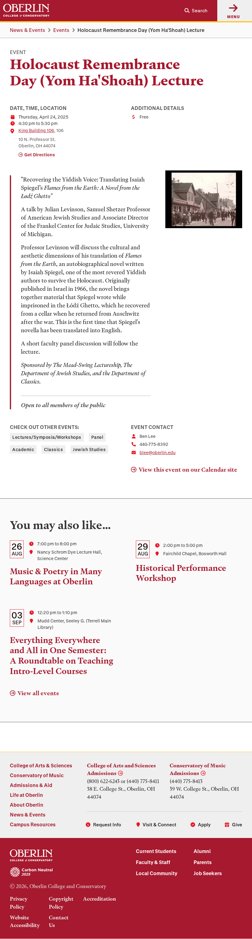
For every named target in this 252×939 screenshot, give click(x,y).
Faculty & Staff (153, 862)
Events (61, 30)
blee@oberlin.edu (157, 452)
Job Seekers (208, 873)
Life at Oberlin (26, 795)
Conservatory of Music (37, 775)
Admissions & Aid (31, 785)
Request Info (107, 824)
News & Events (27, 30)
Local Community (156, 873)
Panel (97, 437)
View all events (38, 693)
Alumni (202, 851)
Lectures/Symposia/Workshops (46, 437)
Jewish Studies (89, 449)
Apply (204, 824)
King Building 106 (36, 130)
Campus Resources (33, 824)
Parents (203, 862)
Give (237, 824)
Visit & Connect (159, 824)
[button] (193, 10)
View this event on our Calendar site (188, 469)
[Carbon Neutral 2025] (63, 872)
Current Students (156, 851)
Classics (53, 449)
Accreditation (99, 899)
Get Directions (39, 154)
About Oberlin (26, 805)
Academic (23, 449)
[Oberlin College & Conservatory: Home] (26, 10)
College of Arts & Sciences (41, 765)
